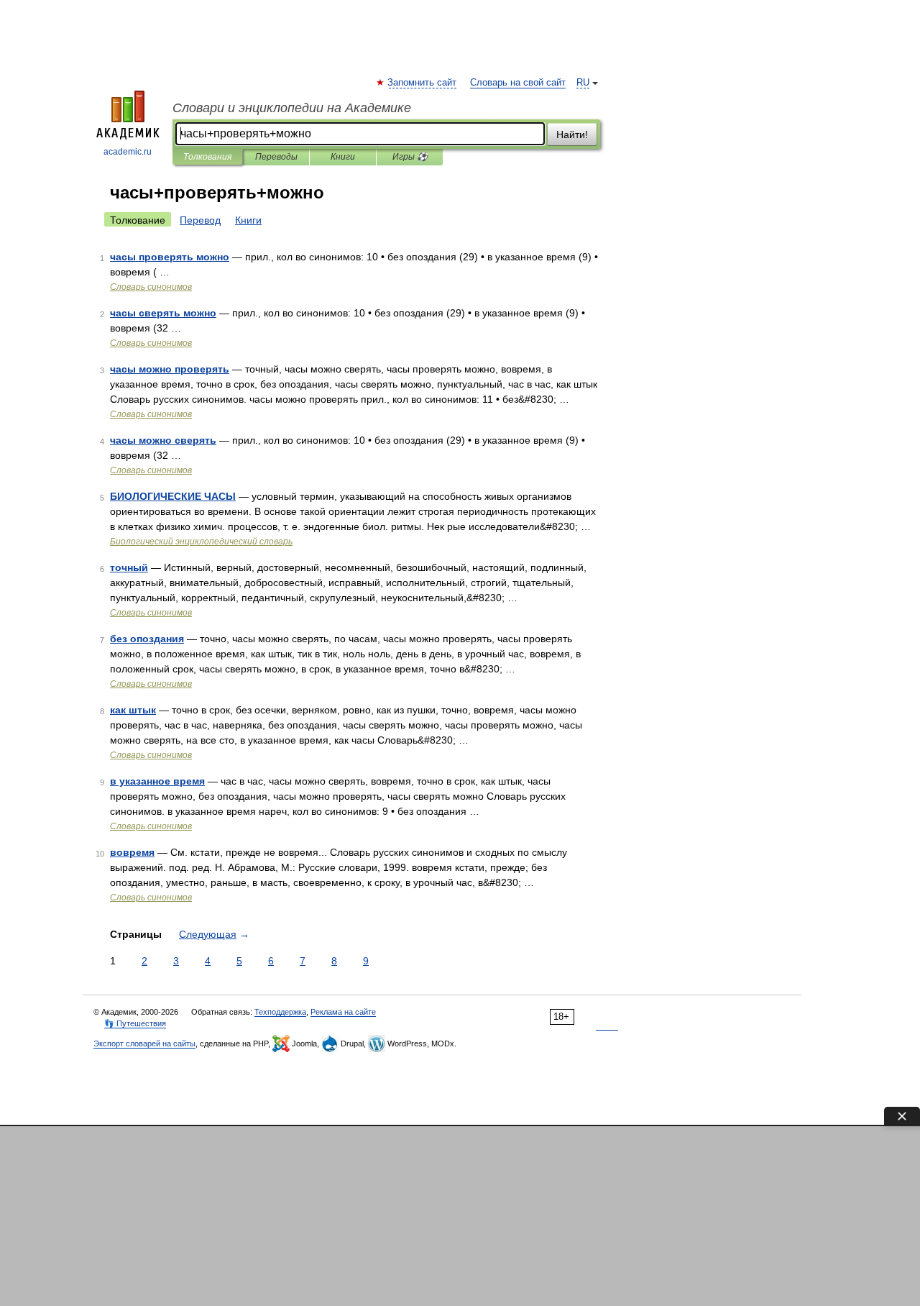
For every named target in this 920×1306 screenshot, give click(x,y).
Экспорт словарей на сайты (144, 1043)
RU (582, 83)
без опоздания (147, 638)
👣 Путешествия (135, 1023)
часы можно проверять (169, 369)
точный (129, 567)
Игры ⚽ (410, 157)
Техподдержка (280, 1012)
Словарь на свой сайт (518, 83)
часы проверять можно (169, 256)
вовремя (132, 852)
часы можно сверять (163, 440)
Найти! (572, 134)
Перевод (200, 220)
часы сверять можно (163, 313)
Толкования (207, 157)
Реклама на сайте (343, 1012)
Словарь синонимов (151, 287)
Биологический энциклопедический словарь (201, 541)
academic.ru (128, 152)
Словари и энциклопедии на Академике (291, 108)
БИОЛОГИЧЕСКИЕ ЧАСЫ (173, 496)
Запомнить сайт (422, 83)
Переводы (276, 157)
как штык (133, 710)
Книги (343, 157)
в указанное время (157, 781)
